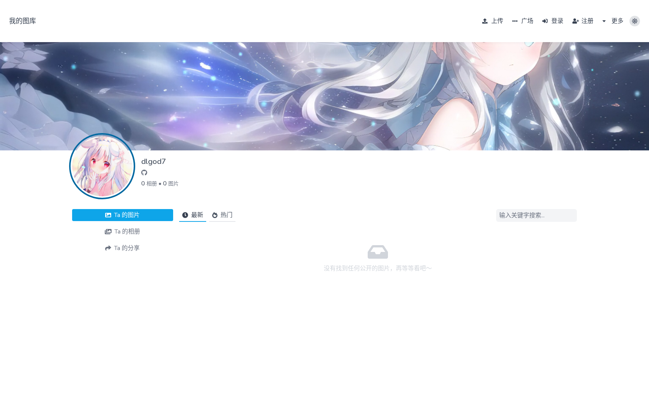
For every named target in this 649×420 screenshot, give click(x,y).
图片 (173, 183)
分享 (127, 248)
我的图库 (22, 21)
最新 (197, 215)
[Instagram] (144, 173)
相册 (151, 183)
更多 (616, 21)
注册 (586, 21)
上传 (496, 21)
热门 (226, 215)
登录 (556, 21)
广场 (526, 21)
